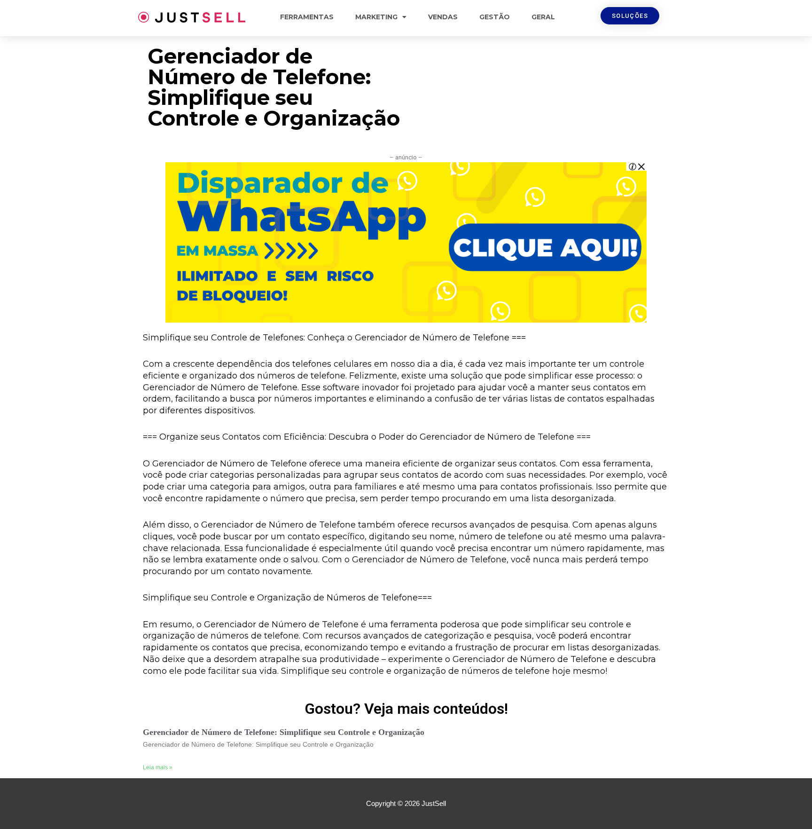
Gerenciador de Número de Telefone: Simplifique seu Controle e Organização (283, 732)
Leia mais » (157, 767)
